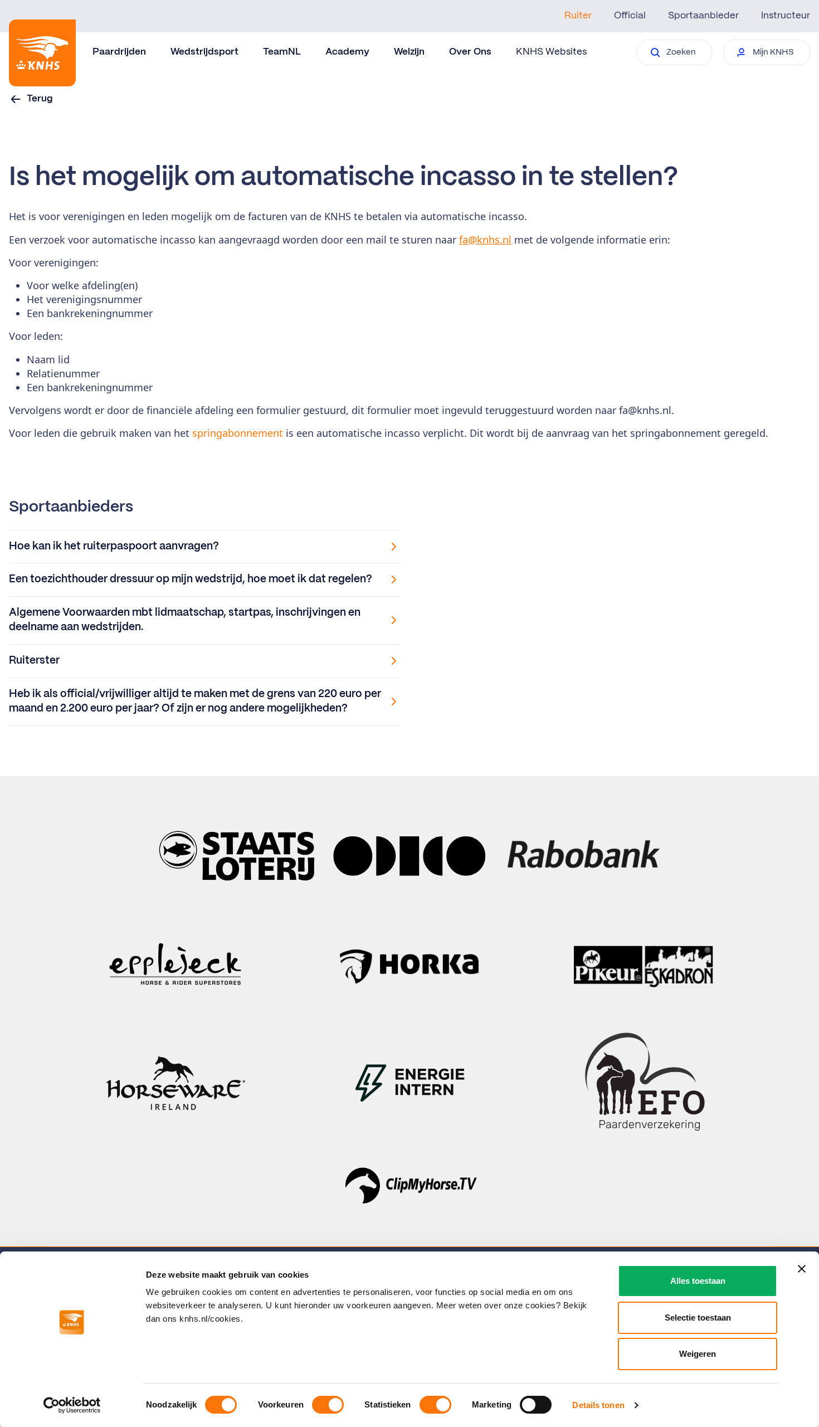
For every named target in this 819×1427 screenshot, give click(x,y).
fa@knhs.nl (485, 239)
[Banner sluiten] (802, 1269)
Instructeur (785, 15)
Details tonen (598, 1405)
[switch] (328, 1405)
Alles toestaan (697, 1280)
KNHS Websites (551, 51)
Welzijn (409, 51)
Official (630, 15)
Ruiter (578, 15)
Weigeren (697, 1353)
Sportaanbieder (703, 15)
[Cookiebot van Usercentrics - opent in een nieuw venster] (72, 1405)
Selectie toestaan (698, 1317)
